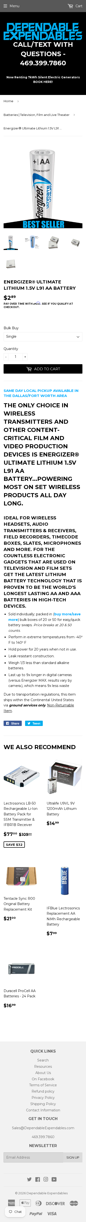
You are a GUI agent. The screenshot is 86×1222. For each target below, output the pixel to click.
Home (8, 101)
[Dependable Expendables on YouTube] (54, 1180)
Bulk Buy (11, 328)
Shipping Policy (43, 1104)
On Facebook (43, 1079)
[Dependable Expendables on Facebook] (37, 1180)
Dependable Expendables (47, 1193)
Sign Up (72, 1157)
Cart (78, 6)
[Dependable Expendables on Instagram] (45, 1180)
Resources (43, 1066)
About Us (43, 1073)
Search (43, 1060)
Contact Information (43, 1110)
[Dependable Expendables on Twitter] (29, 1180)
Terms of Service (43, 1085)
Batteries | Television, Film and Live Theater (37, 115)
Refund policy (43, 1091)
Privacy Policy (43, 1097)
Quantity (11, 349)
